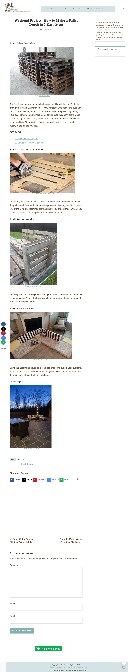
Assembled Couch (36, 286)
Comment (15, 565)
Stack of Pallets (44, 96)
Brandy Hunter (47, 29)
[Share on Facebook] (3, 324)
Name (13, 603)
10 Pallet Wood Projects (26, 138)
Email (13, 616)
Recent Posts (21, 459)
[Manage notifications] (123, 667)
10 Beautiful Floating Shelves (29, 142)
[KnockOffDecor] (24, 8)
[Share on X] (3, 329)
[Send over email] (3, 342)
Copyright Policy (81, 667)
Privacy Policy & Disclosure (56, 667)
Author (13, 459)
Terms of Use (70, 667)
